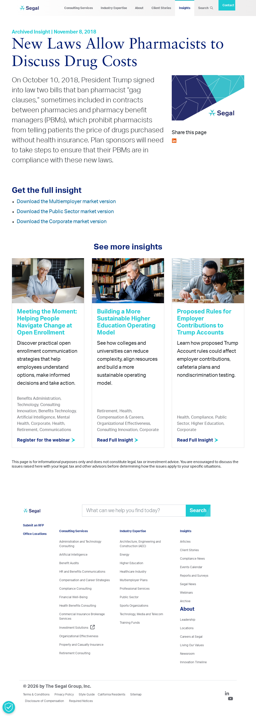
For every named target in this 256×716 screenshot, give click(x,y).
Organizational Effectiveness (78, 636)
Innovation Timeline (193, 662)
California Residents (111, 694)
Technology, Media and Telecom (141, 614)
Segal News (188, 584)
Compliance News (192, 558)
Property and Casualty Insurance (81, 644)
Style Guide (87, 694)
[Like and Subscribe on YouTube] (230, 699)
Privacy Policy (64, 694)
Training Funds (130, 622)
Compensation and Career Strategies (84, 580)
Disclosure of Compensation (44, 700)
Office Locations (34, 533)
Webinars (186, 592)
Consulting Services (78, 8)
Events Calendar (191, 567)
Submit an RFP (33, 525)
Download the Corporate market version (61, 221)
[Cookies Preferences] (8, 707)
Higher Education (131, 563)
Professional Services (135, 588)
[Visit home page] (31, 513)
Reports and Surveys (194, 575)
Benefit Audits (69, 563)
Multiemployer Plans (134, 580)
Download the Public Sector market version (65, 211)
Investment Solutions (73, 627)
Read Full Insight (115, 440)
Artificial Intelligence (73, 554)
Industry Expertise (114, 8)
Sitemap (136, 694)
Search (204, 8)
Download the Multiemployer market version (66, 201)
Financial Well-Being (73, 597)
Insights (184, 8)
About (139, 8)
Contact (228, 5)
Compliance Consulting (75, 588)
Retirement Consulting (74, 653)
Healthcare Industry (133, 571)
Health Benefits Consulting (77, 605)
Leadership (187, 619)
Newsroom (187, 653)
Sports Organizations (134, 605)
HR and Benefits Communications (82, 571)
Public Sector (129, 597)
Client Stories (161, 8)
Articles (185, 541)
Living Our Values (192, 645)
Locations (187, 628)
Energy (124, 554)
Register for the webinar (44, 440)
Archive (185, 601)
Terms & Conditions (36, 694)
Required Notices (81, 700)
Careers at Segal (191, 636)
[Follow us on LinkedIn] (229, 694)
